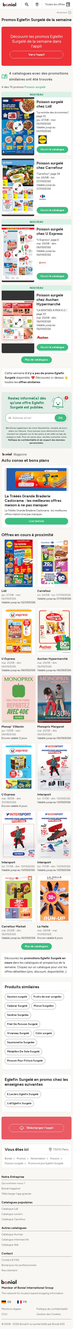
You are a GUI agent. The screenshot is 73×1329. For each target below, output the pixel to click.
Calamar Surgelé (17, 1005)
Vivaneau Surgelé (18, 1033)
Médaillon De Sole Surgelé (23, 1051)
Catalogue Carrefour (13, 1219)
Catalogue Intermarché (15, 1239)
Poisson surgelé (34, 87)
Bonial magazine (10, 1188)
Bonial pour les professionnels (18, 1265)
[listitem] (18, 572)
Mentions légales (11, 1309)
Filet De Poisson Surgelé (22, 1024)
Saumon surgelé (17, 996)
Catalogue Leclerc (12, 1214)
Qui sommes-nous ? (13, 1183)
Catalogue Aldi (9, 1244)
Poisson (54, 1158)
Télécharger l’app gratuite (16, 1193)
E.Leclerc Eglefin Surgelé (23, 1094)
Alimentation (38, 1158)
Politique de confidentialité (52, 1309)
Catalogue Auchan (12, 1234)
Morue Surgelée (44, 1005)
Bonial (8, 1158)
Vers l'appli (36, 54)
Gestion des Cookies (48, 1314)
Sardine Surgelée (18, 1015)
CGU (4, 1314)
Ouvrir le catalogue (52, 149)
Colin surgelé (44, 1033)
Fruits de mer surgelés (48, 996)
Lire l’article (36, 521)
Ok (60, 418)
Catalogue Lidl (9, 1208)
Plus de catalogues (36, 359)
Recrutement (9, 1270)
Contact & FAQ (10, 1260)
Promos (21, 1158)
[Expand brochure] (18, 126)
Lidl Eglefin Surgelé (19, 1103)
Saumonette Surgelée (21, 1042)
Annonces (62, 12)
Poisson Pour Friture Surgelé (25, 1060)
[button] (36, 123)
